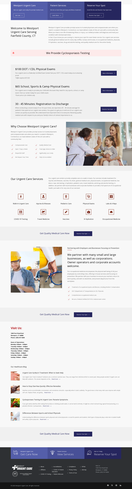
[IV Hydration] (88, 211)
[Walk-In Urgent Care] (20, 196)
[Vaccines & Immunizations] (66, 211)
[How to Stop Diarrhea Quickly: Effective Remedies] (15, 389)
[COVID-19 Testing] (20, 211)
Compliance (72, 466)
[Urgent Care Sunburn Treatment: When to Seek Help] (15, 375)
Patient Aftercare (58, 474)
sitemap (84, 470)
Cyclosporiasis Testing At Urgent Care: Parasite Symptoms (45, 400)
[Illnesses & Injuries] (43, 196)
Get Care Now (29, 454)
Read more (55, 379)
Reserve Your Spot (94, 15)
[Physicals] (88, 196)
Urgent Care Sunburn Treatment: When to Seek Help (42, 373)
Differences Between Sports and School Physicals (41, 413)
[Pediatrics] (66, 196)
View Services (65, 454)
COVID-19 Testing (46, 474)
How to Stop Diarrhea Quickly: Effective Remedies (41, 386)
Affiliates (43, 470)
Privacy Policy (73, 470)
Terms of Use (73, 473)
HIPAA (83, 466)
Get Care (17, 15)
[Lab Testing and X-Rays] (111, 196)
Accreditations (57, 466)
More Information (108, 73)
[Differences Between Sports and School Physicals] (15, 416)
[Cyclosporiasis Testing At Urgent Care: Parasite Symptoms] (15, 402)
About (42, 466)
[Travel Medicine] (43, 211)
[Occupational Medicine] (111, 211)
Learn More (55, 15)
